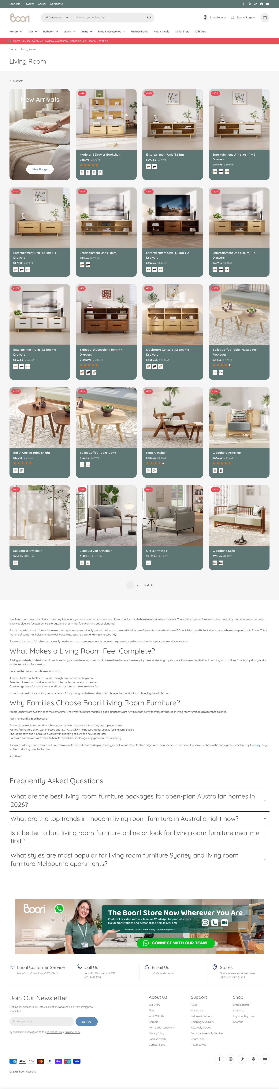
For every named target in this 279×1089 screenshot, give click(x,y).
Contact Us (56, 4)
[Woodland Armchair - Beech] (215, 470)
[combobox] (97, 17)
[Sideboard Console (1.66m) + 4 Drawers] (106, 314)
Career (42, 4)
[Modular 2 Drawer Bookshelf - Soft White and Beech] (88, 172)
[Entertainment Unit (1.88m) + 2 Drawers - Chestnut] (154, 269)
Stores (226, 967)
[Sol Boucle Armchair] (39, 515)
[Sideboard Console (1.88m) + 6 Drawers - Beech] (148, 366)
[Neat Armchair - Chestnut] (154, 470)
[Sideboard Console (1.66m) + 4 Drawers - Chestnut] (88, 372)
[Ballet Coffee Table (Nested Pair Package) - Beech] (215, 372)
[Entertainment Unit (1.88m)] (106, 217)
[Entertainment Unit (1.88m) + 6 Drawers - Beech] (15, 366)
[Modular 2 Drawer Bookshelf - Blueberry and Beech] (94, 172)
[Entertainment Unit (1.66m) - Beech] (148, 166)
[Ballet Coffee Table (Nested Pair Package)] (239, 314)
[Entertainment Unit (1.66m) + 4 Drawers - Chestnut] (21, 269)
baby (257, 745)
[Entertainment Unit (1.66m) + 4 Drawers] (39, 217)
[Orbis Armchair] (172, 515)
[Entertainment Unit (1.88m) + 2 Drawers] (172, 217)
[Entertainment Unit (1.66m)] (172, 119)
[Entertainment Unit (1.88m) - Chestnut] (88, 264)
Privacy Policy (72, 1032)
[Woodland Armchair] (239, 417)
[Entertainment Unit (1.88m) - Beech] (82, 264)
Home (13, 49)
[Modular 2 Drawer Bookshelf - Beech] (82, 172)
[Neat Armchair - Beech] (148, 470)
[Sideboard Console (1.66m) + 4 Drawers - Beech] (82, 372)
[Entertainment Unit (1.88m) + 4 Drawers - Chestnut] (221, 269)
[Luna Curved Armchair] (106, 515)
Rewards (29, 4)
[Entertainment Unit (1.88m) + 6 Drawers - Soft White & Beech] (27, 366)
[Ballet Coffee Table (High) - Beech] (15, 470)
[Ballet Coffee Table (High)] (39, 417)
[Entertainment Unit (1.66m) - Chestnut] (154, 166)
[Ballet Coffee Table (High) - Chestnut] (21, 470)
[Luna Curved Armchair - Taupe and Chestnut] (88, 563)
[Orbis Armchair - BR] (148, 563)
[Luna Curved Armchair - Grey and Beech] (82, 563)
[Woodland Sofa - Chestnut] (221, 563)
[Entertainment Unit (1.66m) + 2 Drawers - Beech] (215, 171)
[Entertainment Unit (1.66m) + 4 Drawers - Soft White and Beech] (27, 269)
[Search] (149, 17)
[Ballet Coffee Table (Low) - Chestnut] (88, 464)
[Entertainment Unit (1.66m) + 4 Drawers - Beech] (15, 269)
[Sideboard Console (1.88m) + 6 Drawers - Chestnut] (154, 366)
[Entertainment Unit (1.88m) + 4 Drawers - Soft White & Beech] (227, 269)
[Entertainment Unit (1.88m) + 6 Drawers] (39, 314)
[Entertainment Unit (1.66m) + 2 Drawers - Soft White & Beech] (227, 171)
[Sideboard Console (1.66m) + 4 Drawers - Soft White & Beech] (94, 372)
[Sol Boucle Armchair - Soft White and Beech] (15, 563)
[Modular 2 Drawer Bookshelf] (106, 119)
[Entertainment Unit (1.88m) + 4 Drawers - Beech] (215, 269)
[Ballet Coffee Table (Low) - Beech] (82, 464)
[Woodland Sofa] (239, 515)
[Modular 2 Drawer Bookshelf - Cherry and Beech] (100, 172)
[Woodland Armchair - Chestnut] (221, 470)
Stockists (14, 4)
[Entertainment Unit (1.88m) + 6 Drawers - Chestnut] (21, 366)
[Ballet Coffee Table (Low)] (106, 417)
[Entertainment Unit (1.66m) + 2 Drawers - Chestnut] (221, 171)
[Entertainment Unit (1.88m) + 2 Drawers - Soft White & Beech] (160, 269)
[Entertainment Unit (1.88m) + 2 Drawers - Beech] (148, 269)
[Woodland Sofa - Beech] (215, 563)
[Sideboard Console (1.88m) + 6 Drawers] (172, 314)
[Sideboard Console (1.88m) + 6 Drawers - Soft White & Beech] (160, 366)
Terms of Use (54, 1032)
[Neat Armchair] (172, 417)
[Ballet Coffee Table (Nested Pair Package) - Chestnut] (221, 372)
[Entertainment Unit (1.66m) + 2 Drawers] (239, 119)
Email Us (160, 967)
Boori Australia (27, 1071)
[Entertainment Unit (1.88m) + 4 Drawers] (239, 217)
